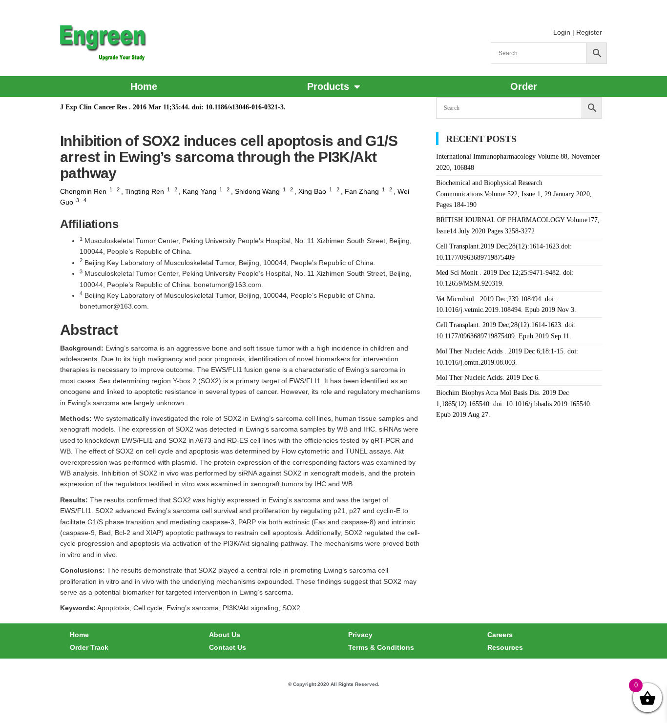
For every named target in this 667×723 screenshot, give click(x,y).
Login (561, 32)
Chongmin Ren (83, 191)
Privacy (360, 635)
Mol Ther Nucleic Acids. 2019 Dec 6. (488, 377)
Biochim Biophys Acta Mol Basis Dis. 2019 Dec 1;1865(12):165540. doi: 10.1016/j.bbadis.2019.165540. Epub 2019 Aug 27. (514, 403)
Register (589, 32)
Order (523, 86)
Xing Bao (312, 191)
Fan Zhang (362, 191)
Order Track (89, 647)
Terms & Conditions (381, 647)
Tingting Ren (144, 191)
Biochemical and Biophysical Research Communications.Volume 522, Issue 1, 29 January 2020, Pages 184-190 (514, 193)
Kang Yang (199, 191)
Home (143, 86)
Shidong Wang (257, 191)
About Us (224, 635)
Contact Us (227, 647)
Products (328, 86)
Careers (500, 635)
